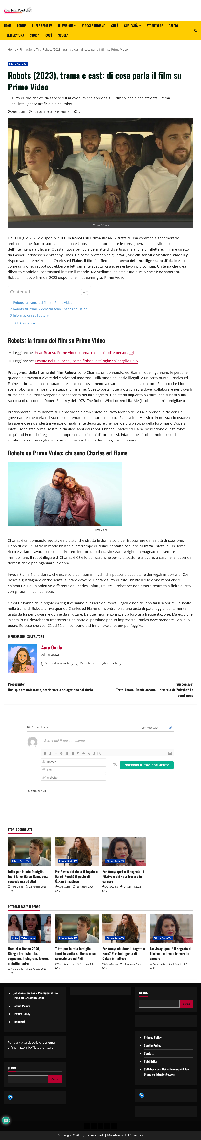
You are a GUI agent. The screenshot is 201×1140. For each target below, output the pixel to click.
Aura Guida (18, 112)
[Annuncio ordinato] (67, 753)
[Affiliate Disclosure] (107, 1126)
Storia (34, 35)
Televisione (65, 25)
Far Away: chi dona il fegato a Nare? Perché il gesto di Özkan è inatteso (76, 876)
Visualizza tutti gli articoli (98, 663)
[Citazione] (78, 753)
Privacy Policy (21, 1013)
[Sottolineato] (56, 753)
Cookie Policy (21, 1006)
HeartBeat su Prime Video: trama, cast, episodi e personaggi (84, 352)
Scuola (63, 35)
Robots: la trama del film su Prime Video (42, 303)
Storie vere (155, 25)
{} (94, 753)
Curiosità (131, 25)
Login (170, 727)
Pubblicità (19, 1021)
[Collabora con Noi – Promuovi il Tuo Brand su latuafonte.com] (94, 1126)
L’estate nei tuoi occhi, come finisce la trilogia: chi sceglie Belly (86, 360)
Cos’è (48, 35)
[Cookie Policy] (114, 1126)
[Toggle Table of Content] (82, 291)
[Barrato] (61, 753)
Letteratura (15, 35)
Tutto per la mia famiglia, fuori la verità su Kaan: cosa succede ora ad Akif (28, 876)
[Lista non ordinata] (72, 753)
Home (7, 25)
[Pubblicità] (100, 1126)
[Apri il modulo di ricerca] (195, 30)
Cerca (12, 1068)
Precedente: (50, 686)
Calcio (173, 25)
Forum (21, 25)
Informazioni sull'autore (31, 315)
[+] (99, 753)
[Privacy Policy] (87, 1126)
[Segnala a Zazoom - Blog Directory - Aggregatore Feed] (10, 1097)
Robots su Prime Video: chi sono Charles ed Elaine (50, 309)
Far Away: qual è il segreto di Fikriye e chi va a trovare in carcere (123, 876)
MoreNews (115, 1135)
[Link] (89, 753)
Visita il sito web (57, 663)
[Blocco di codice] (83, 753)
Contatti (149, 1053)
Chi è (114, 25)
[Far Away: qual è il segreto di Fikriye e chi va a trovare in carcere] (124, 851)
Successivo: (154, 689)
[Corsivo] (50, 753)
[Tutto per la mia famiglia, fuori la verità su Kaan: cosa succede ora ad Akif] (29, 851)
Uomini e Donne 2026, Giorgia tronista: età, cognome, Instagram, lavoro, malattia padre (28, 956)
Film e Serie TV (42, 25)
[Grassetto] (45, 753)
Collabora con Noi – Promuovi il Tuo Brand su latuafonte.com (35, 995)
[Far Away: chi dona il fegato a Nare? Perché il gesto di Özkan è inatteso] (77, 851)
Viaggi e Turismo (93, 25)
